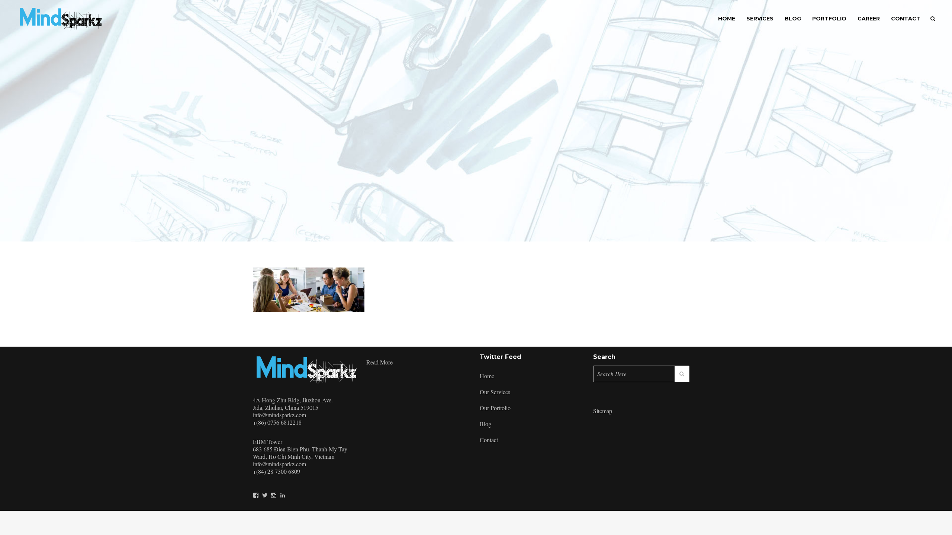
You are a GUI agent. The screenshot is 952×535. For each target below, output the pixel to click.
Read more (379, 362)
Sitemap (602, 411)
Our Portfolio (495, 408)
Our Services (495, 392)
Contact (489, 440)
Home (487, 376)
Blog (485, 424)
